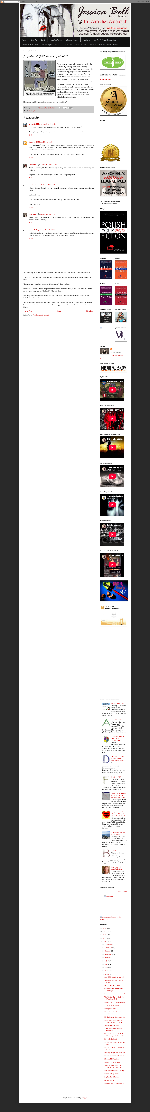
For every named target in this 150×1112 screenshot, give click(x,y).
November (108, 947)
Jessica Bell (33, 164)
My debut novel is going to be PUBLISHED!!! (117, 738)
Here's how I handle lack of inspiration (113, 1013)
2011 (105, 938)
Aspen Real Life (34, 124)
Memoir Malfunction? (111, 1059)
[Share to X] (68, 108)
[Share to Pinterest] (72, 108)
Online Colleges (108, 898)
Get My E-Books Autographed (105, 40)
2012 (105, 935)
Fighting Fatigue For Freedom (114, 1052)
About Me (33, 40)
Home (24, 40)
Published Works (56, 40)
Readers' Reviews (72, 40)
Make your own (122, 891)
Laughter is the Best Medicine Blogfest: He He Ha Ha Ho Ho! (118, 814)
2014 (105, 928)
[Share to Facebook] (70, 108)
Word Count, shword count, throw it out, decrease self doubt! (118, 795)
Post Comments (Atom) (41, 315)
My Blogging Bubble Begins (114, 1083)
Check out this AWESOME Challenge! (113, 989)
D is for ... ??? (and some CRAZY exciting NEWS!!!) (118, 758)
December (108, 944)
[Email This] (63, 108)
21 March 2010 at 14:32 (48, 214)
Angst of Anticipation (111, 1005)
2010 (105, 941)
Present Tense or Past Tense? (114, 1056)
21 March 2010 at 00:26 (49, 185)
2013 (105, 931)
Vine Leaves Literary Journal (75, 44)
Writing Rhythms (34, 111)
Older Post (89, 311)
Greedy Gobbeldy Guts (112, 1062)
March (107, 974)
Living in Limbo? (110, 1008)
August (107, 957)
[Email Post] (59, 108)
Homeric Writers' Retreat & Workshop (104, 44)
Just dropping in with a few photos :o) (118, 833)
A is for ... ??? (116, 720)
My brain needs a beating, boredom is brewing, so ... (114, 1021)
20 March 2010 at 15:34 (49, 124)
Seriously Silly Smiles (111, 1074)
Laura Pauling (34, 230)
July (106, 961)
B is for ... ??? (116, 850)
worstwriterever (34, 185)
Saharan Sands (109, 1080)
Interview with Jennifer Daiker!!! (117, 868)
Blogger (84, 1098)
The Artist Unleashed (30, 44)
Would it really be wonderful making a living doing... (114, 1066)
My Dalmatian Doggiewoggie (114, 1017)
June (106, 964)
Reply (31, 135)
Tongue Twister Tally (111, 1025)
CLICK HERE (105, 79)
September (108, 954)
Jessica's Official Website (51, 44)
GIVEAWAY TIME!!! (118, 703)
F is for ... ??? (116, 777)
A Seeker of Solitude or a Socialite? (113, 1029)
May (106, 967)
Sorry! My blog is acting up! (114, 977)
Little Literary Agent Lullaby (114, 1070)
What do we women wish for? (114, 994)
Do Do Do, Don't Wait (112, 985)
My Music (86, 40)
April (107, 971)
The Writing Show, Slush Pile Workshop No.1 (114, 998)
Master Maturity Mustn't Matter (115, 1002)
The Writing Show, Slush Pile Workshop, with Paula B (114, 1035)
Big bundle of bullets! (111, 1077)
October (108, 951)
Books (43, 40)
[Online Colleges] (108, 896)
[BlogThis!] (66, 108)
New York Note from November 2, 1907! (115, 1048)
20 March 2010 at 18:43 (48, 164)
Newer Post (28, 311)
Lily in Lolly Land (110, 1039)
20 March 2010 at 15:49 (44, 142)
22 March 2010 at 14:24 (48, 230)
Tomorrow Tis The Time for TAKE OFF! (113, 981)
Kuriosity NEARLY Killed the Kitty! (114, 1043)
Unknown (32, 142)
